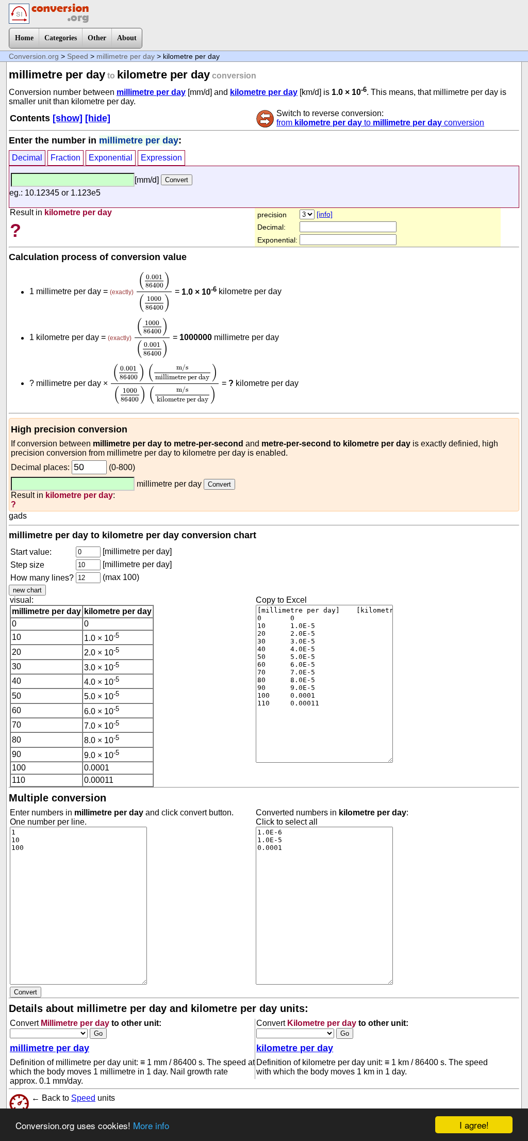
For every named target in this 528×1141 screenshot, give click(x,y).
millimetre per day (125, 56)
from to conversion (380, 122)
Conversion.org (34, 56)
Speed (77, 56)
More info (151, 1125)
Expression (161, 157)
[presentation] (154, 292)
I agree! (474, 1124)
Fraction (65, 157)
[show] (67, 118)
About (127, 38)
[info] (325, 214)
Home (24, 38)
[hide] (97, 118)
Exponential (111, 157)
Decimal (27, 157)
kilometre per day (264, 92)
